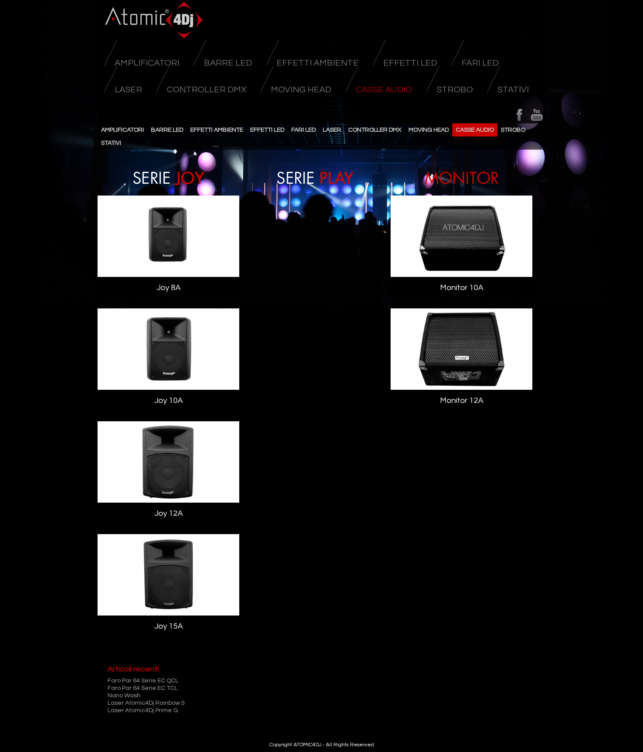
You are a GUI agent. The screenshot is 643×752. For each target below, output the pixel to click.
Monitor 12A (461, 400)
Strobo (455, 90)
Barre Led (228, 63)
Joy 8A (169, 287)
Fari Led (480, 63)
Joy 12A (168, 513)
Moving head (301, 90)
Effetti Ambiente (317, 63)
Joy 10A (168, 400)
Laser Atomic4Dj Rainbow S (146, 703)
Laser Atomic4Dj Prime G (143, 710)
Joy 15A (168, 626)
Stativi (513, 90)
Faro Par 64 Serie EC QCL (143, 681)
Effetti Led (410, 63)
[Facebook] (519, 114)
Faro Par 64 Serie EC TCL (143, 688)
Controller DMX (206, 90)
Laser (128, 90)
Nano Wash (124, 696)
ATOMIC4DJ (308, 745)
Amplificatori (147, 63)
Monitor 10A (461, 287)
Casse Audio (384, 90)
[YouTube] (536, 114)
